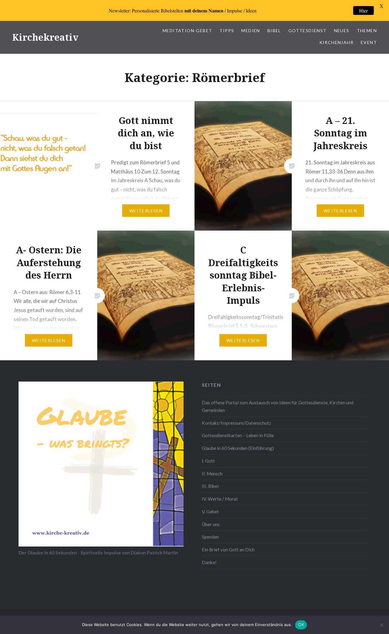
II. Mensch (212, 473)
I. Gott (208, 461)
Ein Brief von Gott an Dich (228, 549)
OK (301, 624)
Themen (367, 30)
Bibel (274, 30)
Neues (341, 30)
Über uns (211, 524)
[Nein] (381, 625)
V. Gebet (210, 511)
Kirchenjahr (336, 42)
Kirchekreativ (45, 37)
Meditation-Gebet (187, 30)
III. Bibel (210, 486)
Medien (250, 30)
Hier (363, 10)
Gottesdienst (307, 30)
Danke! (209, 562)
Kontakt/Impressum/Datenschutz (236, 423)
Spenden (210, 537)
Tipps (226, 30)
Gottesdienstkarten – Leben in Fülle (238, 435)
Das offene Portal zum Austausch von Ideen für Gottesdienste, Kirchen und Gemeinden (277, 406)
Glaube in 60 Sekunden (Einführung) (238, 448)
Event (369, 42)
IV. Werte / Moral (219, 499)
